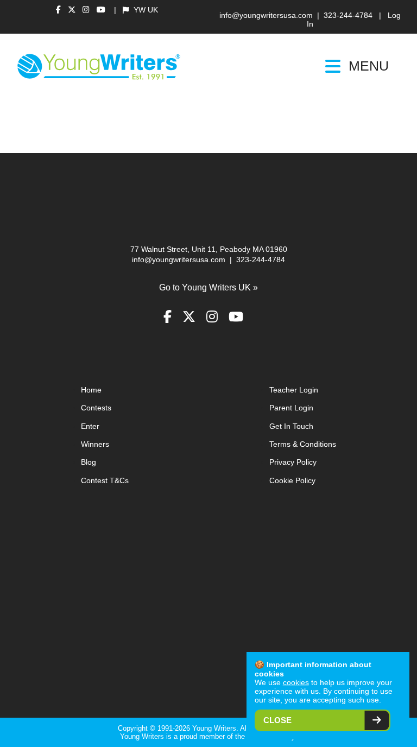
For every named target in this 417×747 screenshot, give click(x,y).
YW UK (144, 9)
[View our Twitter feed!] (73, 9)
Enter (90, 426)
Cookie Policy (292, 481)
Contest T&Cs (105, 481)
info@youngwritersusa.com (266, 15)
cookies (296, 682)
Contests (96, 408)
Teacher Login (293, 390)
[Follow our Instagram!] (87, 9)
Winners (95, 444)
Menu (369, 66)
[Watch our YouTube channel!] (101, 9)
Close (277, 720)
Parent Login (291, 408)
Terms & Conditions (302, 444)
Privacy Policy (293, 462)
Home (91, 390)
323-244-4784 (348, 15)
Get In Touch (291, 426)
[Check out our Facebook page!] (60, 9)
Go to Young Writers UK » (208, 287)
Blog (88, 462)
